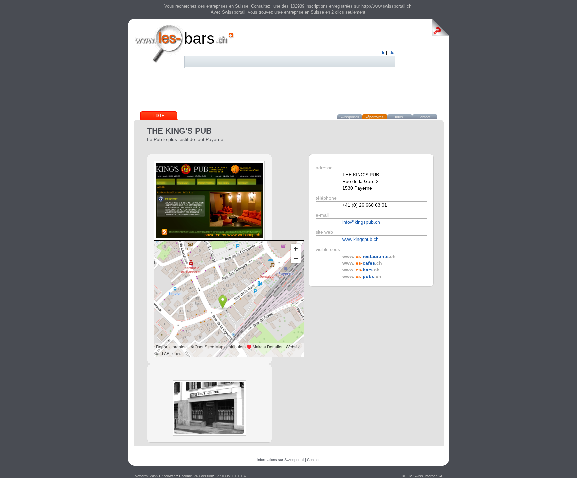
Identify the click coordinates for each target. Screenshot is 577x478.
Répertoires (374, 117)
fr (383, 52)
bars (199, 38)
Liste (158, 115)
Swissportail (349, 117)
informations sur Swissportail (280, 460)
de (392, 52)
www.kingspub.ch (360, 239)
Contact (424, 117)
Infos (399, 117)
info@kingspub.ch (361, 222)
